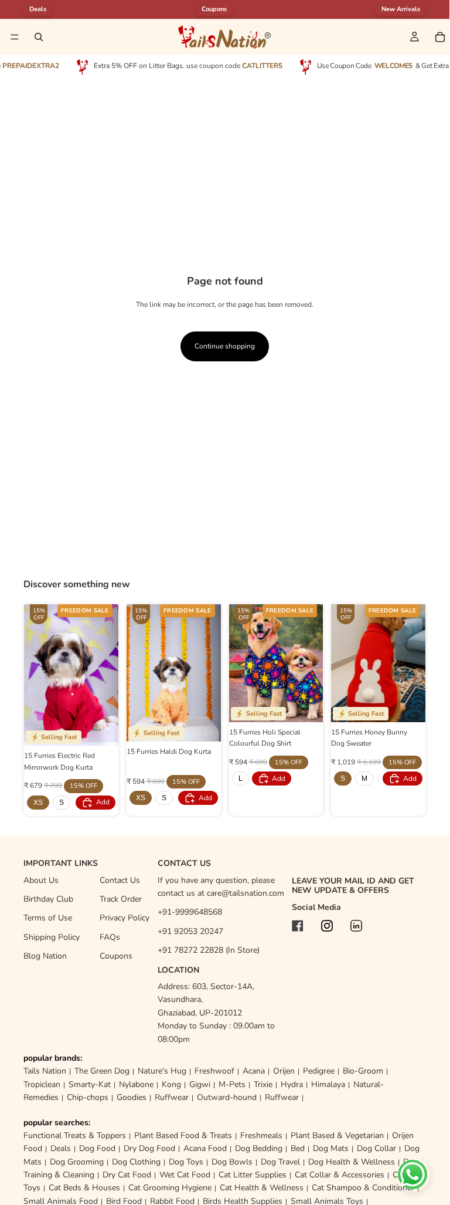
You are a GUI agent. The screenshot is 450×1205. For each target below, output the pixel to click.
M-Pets (232, 1084)
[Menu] (14, 37)
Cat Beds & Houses (84, 1187)
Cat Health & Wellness (262, 1187)
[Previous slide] (37, 675)
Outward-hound (227, 1097)
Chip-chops (87, 1097)
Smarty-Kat (90, 1084)
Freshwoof (214, 1071)
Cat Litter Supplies (253, 1174)
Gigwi (199, 1084)
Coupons (214, 9)
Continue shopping (225, 346)
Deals (60, 1148)
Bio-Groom (363, 1071)
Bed (298, 1148)
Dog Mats (331, 1148)
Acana (254, 1071)
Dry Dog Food (149, 1148)
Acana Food (205, 1148)
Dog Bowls (232, 1161)
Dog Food (97, 1148)
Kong (171, 1084)
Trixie (263, 1084)
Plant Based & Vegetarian (337, 1135)
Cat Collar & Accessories (339, 1174)
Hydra (292, 1084)
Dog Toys (186, 1161)
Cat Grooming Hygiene (170, 1187)
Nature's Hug (162, 1071)
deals (37, 9)
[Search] (39, 37)
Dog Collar (376, 1148)
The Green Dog (101, 1071)
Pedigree (319, 1071)
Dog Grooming (77, 1161)
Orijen (284, 1071)
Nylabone (136, 1084)
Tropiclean (41, 1084)
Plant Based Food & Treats (183, 1135)
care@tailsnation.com (245, 893)
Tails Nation (44, 1071)
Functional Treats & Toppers (74, 1135)
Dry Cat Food (127, 1174)
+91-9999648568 (190, 912)
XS (38, 802)
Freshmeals (261, 1135)
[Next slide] (105, 675)
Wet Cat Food (184, 1174)
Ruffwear (172, 1097)
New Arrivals (400, 9)
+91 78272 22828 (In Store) (209, 950)
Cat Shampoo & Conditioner (363, 1187)
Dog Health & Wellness (351, 1161)
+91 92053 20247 (190, 931)
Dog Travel (280, 1161)
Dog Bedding (258, 1148)
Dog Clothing (136, 1161)
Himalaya (328, 1084)
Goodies (131, 1097)
